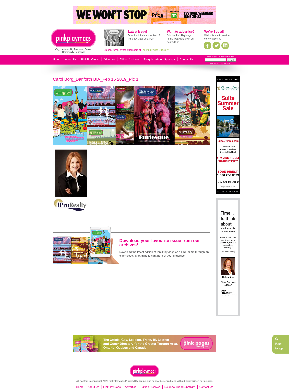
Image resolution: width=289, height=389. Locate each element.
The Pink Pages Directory (154, 50)
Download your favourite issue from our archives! (159, 242)
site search (215, 63)
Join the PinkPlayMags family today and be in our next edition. (180, 38)
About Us (70, 59)
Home (56, 59)
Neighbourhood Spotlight (159, 59)
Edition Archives (129, 59)
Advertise (109, 59)
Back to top (279, 346)
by (225, 63)
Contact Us (186, 59)
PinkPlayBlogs (90, 59)
